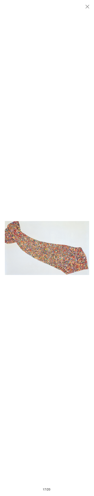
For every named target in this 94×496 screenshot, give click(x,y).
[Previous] (26, 248)
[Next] (68, 248)
